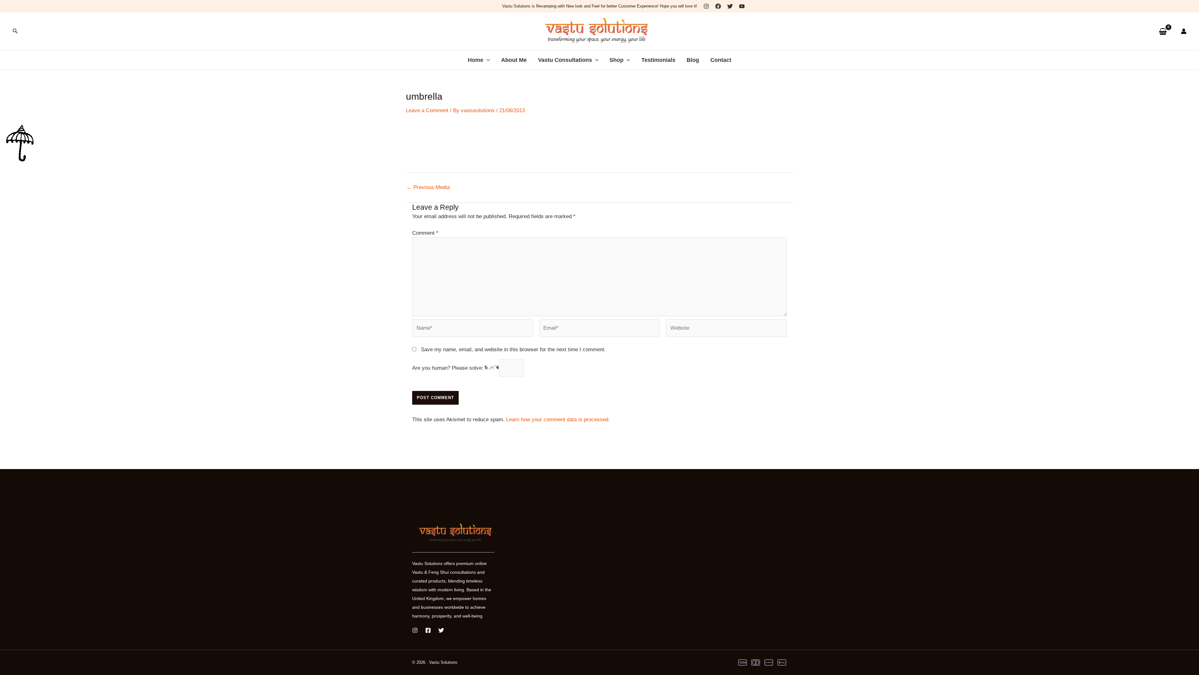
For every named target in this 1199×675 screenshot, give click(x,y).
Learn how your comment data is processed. (558, 419)
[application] (486, 60)
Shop (616, 60)
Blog (693, 60)
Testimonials (658, 60)
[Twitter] (730, 6)
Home (475, 60)
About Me (514, 60)
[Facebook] (718, 6)
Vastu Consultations (565, 60)
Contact (720, 60)
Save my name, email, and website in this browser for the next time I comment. (513, 349)
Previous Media (428, 187)
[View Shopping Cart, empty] (1163, 31)
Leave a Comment (427, 110)
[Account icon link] (1184, 31)
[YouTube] (742, 6)
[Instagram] (706, 6)
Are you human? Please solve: (448, 368)
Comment (425, 233)
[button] (15, 31)
